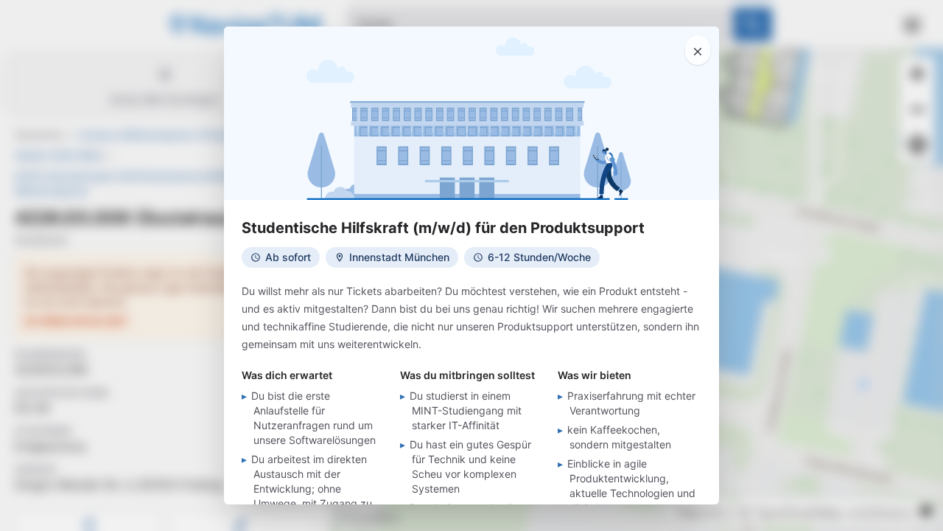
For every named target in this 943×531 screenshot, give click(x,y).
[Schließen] (697, 50)
